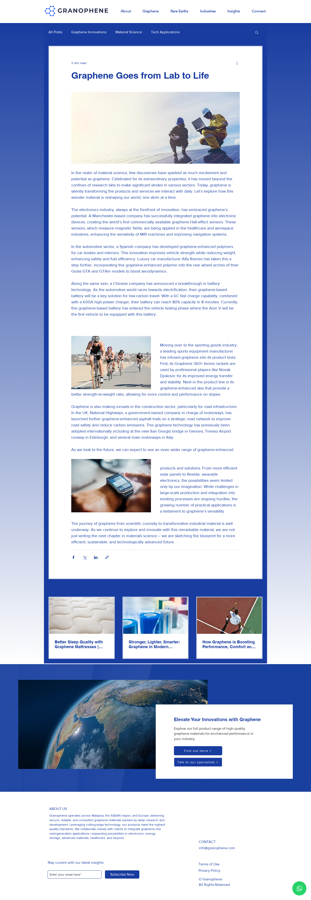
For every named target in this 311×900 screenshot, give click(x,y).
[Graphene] (155, 615)
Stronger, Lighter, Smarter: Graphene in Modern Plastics (154, 644)
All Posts (55, 32)
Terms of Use (209, 864)
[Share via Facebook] (73, 557)
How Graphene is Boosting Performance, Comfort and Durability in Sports (228, 644)
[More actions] (237, 63)
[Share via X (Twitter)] (84, 557)
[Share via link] (107, 557)
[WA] (299, 888)
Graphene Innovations (88, 32)
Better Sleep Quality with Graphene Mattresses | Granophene (79, 644)
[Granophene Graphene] (81, 615)
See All (258, 588)
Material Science (128, 32)
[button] (257, 32)
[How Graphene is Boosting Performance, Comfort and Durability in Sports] (229, 615)
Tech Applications (165, 32)
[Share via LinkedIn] (96, 557)
